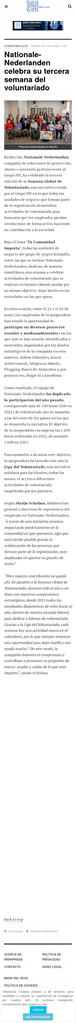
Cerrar (38, 1010)
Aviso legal (52, 967)
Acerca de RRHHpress (13, 956)
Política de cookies (20, 985)
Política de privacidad (51, 956)
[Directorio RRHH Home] (38, 25)
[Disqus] (38, 740)
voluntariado (16, 931)
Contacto (12, 967)
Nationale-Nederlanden (44, 931)
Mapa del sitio (16, 978)
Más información (38, 1017)
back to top (13, 919)
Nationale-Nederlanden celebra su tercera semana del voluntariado (36, 71)
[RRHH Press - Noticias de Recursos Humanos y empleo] (38, 6)
